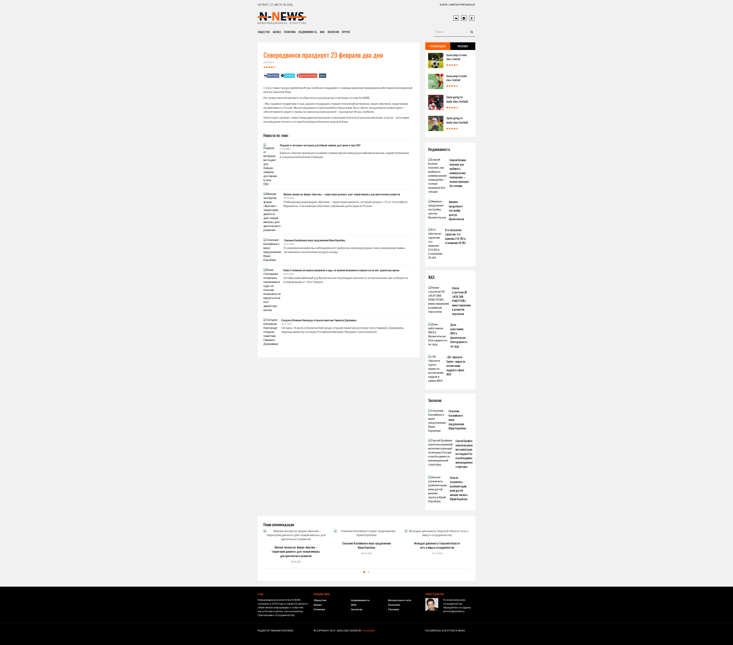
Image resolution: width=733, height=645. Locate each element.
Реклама (393, 609)
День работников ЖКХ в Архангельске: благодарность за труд (459, 335)
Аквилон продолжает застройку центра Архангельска (456, 210)
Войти (443, 4)
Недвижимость (308, 32)
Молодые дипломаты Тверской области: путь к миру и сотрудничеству (437, 545)
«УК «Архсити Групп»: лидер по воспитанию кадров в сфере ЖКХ (455, 365)
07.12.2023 (437, 553)
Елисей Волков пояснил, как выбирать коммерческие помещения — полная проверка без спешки (459, 173)
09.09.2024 (366, 553)
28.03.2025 (296, 561)
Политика (290, 32)
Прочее (346, 32)
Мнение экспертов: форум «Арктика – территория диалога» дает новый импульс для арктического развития (341, 194)
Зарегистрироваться (462, 4)
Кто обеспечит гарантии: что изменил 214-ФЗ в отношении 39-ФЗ (455, 236)
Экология (333, 32)
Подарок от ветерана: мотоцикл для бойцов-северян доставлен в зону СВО (320, 145)
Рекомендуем (438, 46)
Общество (264, 32)
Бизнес (277, 32)
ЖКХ (322, 32)
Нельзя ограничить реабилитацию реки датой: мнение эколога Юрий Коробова (458, 488)
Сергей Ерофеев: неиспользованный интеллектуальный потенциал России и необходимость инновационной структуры (466, 454)
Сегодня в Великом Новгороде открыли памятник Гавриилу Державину (318, 320)
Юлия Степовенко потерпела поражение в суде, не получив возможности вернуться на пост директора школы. (341, 270)
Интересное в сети (399, 600)
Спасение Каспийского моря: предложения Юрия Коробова (314, 240)
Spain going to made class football (456, 57)
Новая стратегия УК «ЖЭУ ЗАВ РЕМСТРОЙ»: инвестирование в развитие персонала (461, 301)
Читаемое (462, 46)
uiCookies (369, 630)
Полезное (394, 604)
